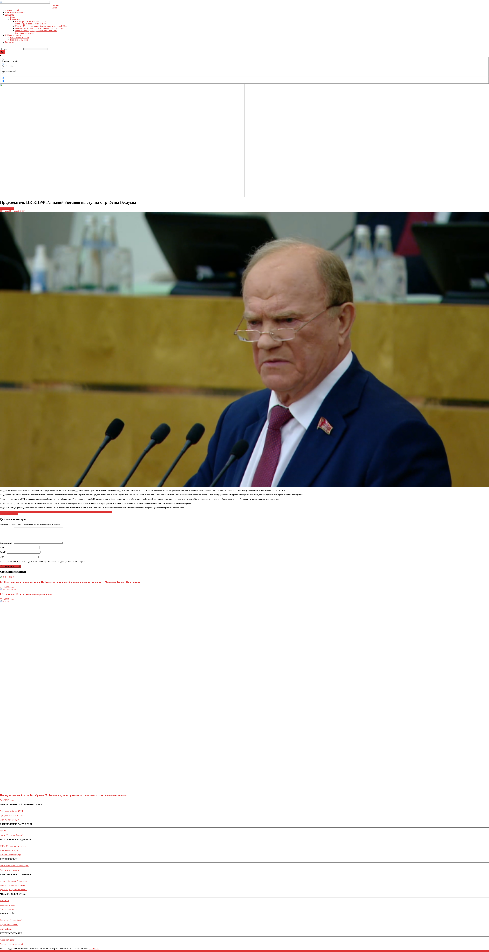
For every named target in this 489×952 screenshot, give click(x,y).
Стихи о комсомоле (8, 909)
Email (3, 552)
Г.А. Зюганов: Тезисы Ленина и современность (26, 594)
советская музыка (7, 905)
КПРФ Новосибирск (9, 850)
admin (11, 587)
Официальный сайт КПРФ (11, 811)
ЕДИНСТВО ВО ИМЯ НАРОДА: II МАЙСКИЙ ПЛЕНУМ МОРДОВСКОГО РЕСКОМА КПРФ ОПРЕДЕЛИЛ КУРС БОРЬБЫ (56, 512)
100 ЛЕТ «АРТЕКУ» (9, 514)
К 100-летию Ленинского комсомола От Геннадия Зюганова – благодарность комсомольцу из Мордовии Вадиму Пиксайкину (70, 582)
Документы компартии (10, 870)
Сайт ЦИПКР (6, 929)
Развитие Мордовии (19, 40)
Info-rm (3, 831)
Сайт (2, 557)
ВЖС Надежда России (15, 12)
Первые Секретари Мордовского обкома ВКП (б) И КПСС (40, 28)
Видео (54, 8)
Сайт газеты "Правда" (9, 820)
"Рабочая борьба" (7, 940)
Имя (2, 547)
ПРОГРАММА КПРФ (19, 37)
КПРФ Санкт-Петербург (10, 855)
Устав (12, 17)
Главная (55, 5)
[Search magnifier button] (2, 52)
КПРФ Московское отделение (13, 846)
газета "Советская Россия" (11, 835)
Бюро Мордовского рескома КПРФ (30, 24)
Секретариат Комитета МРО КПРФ (30, 21)
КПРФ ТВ (4, 901)
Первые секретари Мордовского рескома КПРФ (36, 31)
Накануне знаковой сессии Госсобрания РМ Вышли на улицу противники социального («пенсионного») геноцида (63, 795)
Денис (21, 211)
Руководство (15, 19)
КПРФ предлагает (13, 35)
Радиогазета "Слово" (9, 924)
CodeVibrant (94, 948)
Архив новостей (12, 10)
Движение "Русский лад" (11, 920)
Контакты (9, 42)
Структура (9, 15)
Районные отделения (24, 33)
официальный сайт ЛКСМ (11, 815)
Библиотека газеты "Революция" (14, 866)
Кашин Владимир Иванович (12, 885)
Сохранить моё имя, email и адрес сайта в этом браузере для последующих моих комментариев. (44, 562)
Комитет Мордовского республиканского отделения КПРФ (41, 26)
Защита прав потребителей (11, 944)
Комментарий (6, 543)
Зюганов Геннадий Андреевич (13, 881)
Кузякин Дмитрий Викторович (13, 890)
